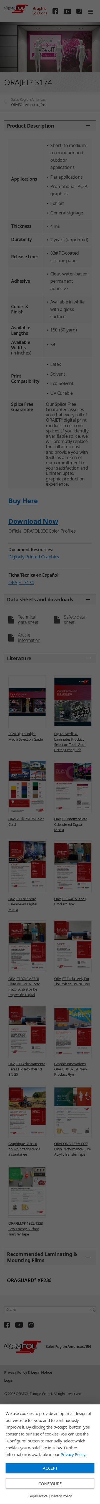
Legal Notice (38, 1496)
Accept (50, 1468)
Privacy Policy (73, 1454)
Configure (50, 1483)
